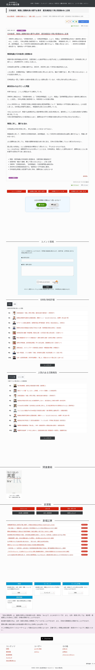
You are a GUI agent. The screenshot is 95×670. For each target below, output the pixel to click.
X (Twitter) (47, 639)
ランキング (47, 592)
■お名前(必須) (25, 257)
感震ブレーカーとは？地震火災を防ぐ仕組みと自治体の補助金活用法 (25, 545)
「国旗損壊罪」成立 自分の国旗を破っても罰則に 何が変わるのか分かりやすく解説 (30, 538)
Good (42, 205)
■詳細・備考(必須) (26, 264)
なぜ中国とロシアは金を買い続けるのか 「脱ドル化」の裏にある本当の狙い (28, 541)
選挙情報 (64, 3)
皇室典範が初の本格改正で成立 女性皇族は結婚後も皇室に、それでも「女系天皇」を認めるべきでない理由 (36, 534)
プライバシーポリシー (68, 654)
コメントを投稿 (16, 191)
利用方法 (57, 3)
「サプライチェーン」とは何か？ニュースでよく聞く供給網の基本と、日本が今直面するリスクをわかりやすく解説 (38, 551)
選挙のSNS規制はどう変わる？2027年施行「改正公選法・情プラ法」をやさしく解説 (30, 531)
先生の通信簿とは (11, 660)
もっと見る (47, 365)
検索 (19, 592)
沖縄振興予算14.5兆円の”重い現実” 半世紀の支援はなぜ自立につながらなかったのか (31, 524)
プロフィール (23, 508)
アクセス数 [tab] (12, 377)
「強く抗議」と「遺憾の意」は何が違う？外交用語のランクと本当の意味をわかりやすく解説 (32, 528)
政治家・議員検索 (23, 513)
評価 (75, 592)
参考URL (85, 176)
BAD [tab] (15, 304)
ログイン (86, 3)
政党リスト (71, 3)
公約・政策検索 (47, 513)
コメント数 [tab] (21, 377)
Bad (54, 205)
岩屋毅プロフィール (57, 191)
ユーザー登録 (78, 3)
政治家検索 (9, 654)
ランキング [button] (44, 3)
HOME (32, 3)
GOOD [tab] (9, 304)
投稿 (47, 287)
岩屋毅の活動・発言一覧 (36, 191)
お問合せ (64, 651)
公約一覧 (47, 508)
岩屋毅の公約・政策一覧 (77, 191)
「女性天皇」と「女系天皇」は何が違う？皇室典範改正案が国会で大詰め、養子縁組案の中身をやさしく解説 (36, 548)
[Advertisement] (47, 226)
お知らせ (51, 3)
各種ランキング (71, 513)
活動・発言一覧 (71, 508)
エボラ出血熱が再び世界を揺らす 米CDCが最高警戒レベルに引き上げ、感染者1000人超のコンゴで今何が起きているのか (40, 555)
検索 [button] (37, 3)
